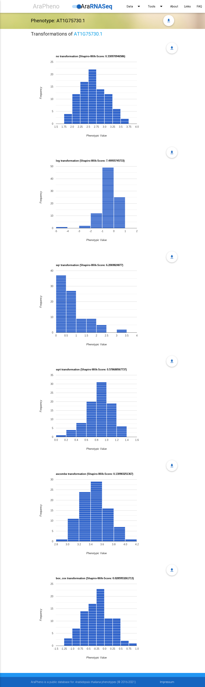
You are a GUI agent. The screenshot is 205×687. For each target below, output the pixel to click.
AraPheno (46, 6)
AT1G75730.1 (88, 34)
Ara (96, 6)
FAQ (199, 6)
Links (187, 6)
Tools (156, 6)
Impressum (167, 682)
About (174, 6)
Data (134, 6)
